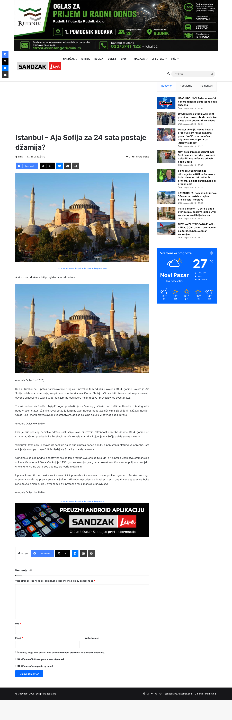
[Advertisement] (82, 104)
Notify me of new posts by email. (36, 666)
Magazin (139, 58)
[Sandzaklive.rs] (39, 66)
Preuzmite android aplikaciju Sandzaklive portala (82, 501)
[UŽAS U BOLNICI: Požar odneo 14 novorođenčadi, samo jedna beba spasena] (166, 103)
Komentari (206, 85)
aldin (20, 156)
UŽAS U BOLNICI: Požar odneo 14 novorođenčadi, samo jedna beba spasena (197, 101)
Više (173, 58)
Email (19, 638)
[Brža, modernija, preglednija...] (82, 520)
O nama (199, 693)
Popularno (186, 85)
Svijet (112, 58)
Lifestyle (158, 58)
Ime (18, 623)
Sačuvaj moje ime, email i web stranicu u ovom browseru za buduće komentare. (61, 652)
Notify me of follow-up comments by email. (41, 659)
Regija (98, 58)
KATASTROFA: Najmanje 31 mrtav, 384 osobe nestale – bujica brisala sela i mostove (197, 196)
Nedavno (166, 85)
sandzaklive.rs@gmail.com (178, 693)
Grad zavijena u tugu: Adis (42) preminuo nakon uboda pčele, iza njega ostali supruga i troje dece (197, 117)
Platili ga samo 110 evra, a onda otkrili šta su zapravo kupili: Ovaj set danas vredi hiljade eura (197, 212)
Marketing (210, 693)
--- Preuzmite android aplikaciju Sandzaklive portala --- (82, 268)
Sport (125, 58)
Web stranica (92, 638)
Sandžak (69, 58)
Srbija (85, 58)
